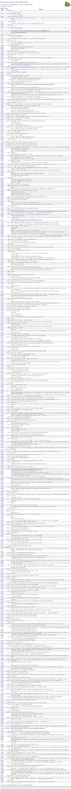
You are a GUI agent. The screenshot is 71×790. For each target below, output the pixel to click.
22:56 (2, 702)
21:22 (2, 266)
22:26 (2, 608)
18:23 (2, 38)
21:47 (2, 441)
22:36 (2, 646)
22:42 (2, 674)
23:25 (2, 762)
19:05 (2, 100)
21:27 (2, 294)
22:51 (2, 689)
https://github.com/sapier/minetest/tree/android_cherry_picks (26, 219)
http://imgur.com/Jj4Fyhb (17, 514)
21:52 (2, 472)
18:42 (2, 59)
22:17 (2, 566)
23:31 (2, 775)
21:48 (2, 445)
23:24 (2, 758)
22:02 (2, 500)
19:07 (2, 104)
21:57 (2, 479)
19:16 (2, 119)
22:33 (2, 642)
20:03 (2, 160)
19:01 (2, 82)
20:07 (2, 172)
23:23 (2, 756)
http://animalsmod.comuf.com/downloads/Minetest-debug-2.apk (55, 234)
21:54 (2, 476)
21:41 (2, 401)
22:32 (2, 638)
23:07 (2, 724)
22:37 (2, 650)
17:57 (2, 30)
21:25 (2, 280)
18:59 (2, 76)
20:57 (2, 196)
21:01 (2, 217)
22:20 (2, 571)
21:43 (2, 412)
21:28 (2, 295)
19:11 (2, 116)
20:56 (2, 190)
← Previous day (3, 4)
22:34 (2, 645)
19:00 (2, 78)
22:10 (2, 529)
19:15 (2, 117)
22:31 (2, 634)
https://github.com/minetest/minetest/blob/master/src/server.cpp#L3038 (29, 31)
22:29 (2, 623)
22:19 (2, 568)
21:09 (2, 234)
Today (18, 4)
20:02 (2, 157)
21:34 (2, 347)
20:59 (2, 205)
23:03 (2, 721)
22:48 (2, 682)
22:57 (2, 706)
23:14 (2, 725)
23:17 (2, 731)
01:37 (2, 10)
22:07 (2, 514)
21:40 (2, 394)
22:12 (2, 542)
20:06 (2, 170)
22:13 (2, 551)
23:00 (2, 719)
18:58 (2, 65)
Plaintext (31, 4)
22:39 (2, 665)
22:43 (2, 679)
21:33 (2, 340)
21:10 (2, 240)
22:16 (2, 561)
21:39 (2, 387)
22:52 (2, 691)
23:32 (2, 780)
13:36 (2, 21)
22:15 (2, 557)
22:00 (2, 488)
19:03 (2, 92)
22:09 (2, 523)
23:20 (2, 745)
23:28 (2, 768)
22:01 (2, 494)
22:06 (2, 509)
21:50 (2, 460)
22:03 (2, 506)
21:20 (2, 254)
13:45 (2, 27)
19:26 (2, 139)
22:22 (2, 584)
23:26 (2, 765)
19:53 (2, 145)
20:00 (2, 149)
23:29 (2, 772)
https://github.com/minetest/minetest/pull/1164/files (24, 63)
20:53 (2, 177)
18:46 (2, 62)
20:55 (2, 184)
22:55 (2, 698)
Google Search (26, 4)
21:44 (2, 420)
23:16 (2, 728)
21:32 (2, 335)
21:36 (2, 361)
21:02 (2, 222)
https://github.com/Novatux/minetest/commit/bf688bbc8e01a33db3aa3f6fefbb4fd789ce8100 (32, 84)
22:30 (2, 632)
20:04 (2, 164)
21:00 (2, 210)
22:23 (2, 587)
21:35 (2, 358)
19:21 (2, 125)
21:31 (2, 320)
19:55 (2, 146)
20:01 (2, 152)
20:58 (2, 199)
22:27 (2, 615)
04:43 (2, 13)
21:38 (2, 375)
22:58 (2, 713)
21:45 (2, 429)
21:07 (2, 225)
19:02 (2, 90)
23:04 (2, 723)
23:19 (2, 739)
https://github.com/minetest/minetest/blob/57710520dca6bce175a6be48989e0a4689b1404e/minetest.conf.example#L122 (39, 211)
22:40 (2, 666)
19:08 (2, 107)
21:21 (2, 262)
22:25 (2, 603)
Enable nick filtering (3, 8)
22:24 (2, 597)
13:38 (2, 26)
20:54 (2, 181)
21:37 (2, 367)
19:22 (2, 127)
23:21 (2, 747)
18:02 (2, 37)
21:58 (2, 482)
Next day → (22, 4)
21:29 (2, 303)
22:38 (2, 655)
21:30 (2, 309)
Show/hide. (20, 12)
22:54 (2, 693)
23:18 (2, 734)
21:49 (2, 457)
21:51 (2, 468)
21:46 (2, 435)
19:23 (2, 128)
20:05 (2, 169)
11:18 (2, 16)
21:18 (2, 243)
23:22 (2, 753)
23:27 (2, 766)
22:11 (2, 537)
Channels (7, 4)
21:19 (2, 250)
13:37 (2, 24)
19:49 (2, 143)
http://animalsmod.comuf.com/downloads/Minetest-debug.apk (25, 696)
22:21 (2, 576)
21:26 (2, 290)
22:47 (2, 680)
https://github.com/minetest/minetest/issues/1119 (23, 17)
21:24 (2, 277)
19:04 (2, 94)
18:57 (2, 63)
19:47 (2, 142)
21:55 (2, 478)
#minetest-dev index (13, 4)
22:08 (2, 515)
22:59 (2, 718)
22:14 (2, 555)
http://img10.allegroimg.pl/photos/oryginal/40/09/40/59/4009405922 (28, 728)
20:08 (2, 175)
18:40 (2, 42)
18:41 (2, 51)
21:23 (2, 269)
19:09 (2, 114)
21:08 (2, 230)
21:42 (2, 406)
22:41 (2, 669)
